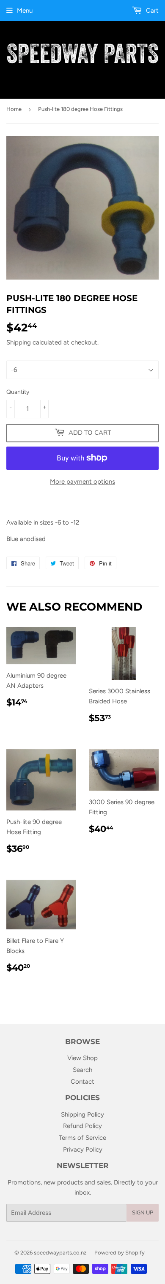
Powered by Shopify (119, 1252)
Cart (151, 10)
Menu (25, 10)
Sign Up (142, 1213)
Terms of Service (82, 1137)
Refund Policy (82, 1126)
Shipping (18, 342)
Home (14, 109)
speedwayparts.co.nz (60, 1252)
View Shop (82, 1058)
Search (82, 1070)
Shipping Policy (82, 1114)
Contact (82, 1081)
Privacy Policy (82, 1149)
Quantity (17, 392)
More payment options (82, 481)
